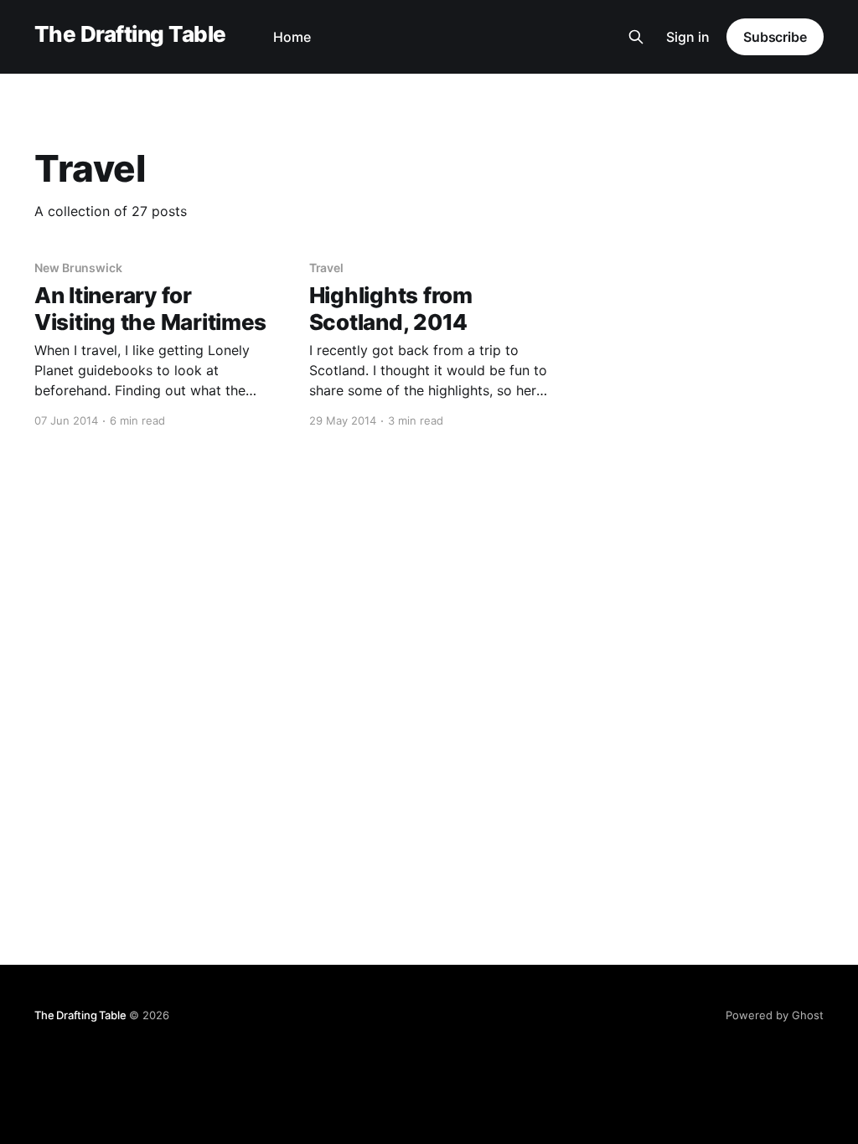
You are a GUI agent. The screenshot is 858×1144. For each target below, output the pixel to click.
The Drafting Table (130, 35)
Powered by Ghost (775, 1015)
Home (292, 36)
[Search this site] (636, 36)
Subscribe (775, 36)
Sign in (688, 36)
